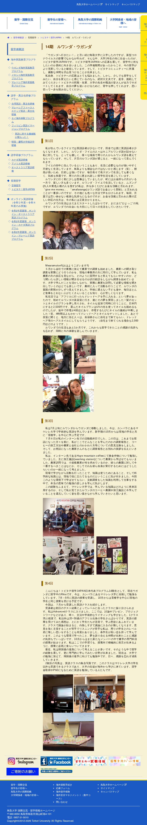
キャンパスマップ (131, 4)
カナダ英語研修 (19, 159)
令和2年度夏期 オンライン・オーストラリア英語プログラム (23, 214)
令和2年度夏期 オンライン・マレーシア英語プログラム (23, 235)
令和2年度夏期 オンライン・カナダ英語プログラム (23, 225)
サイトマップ (112, 4)
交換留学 (16, 185)
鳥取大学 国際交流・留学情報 (37, 6)
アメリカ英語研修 (20, 163)
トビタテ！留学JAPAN (50, 37)
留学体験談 (18, 37)
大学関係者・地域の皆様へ (24, 794)
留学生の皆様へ (19, 788)
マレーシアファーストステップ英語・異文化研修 (22, 111)
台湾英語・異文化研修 (22, 103)
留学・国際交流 (19, 784)
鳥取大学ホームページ (88, 4)
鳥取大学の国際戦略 (21, 791)
